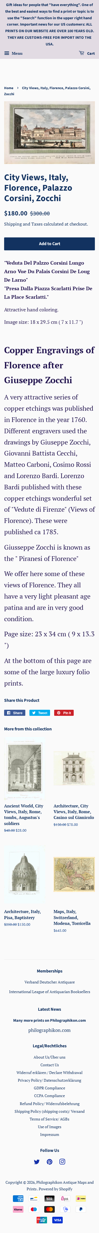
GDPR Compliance (49, 1087)
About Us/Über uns (49, 1057)
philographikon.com (49, 1030)
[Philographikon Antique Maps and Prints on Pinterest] (49, 1162)
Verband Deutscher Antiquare (49, 982)
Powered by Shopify (55, 1188)
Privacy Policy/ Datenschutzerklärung (49, 1080)
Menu (17, 53)
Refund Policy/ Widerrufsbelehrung (49, 1103)
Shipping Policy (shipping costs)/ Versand (50, 1111)
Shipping (13, 224)
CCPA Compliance (49, 1095)
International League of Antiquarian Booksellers (49, 991)
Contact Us (49, 1064)
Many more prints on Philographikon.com (49, 1020)
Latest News (49, 1009)
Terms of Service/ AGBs (49, 1119)
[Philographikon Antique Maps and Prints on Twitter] (37, 1162)
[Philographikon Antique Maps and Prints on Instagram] (62, 1162)
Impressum (49, 1134)
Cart (90, 53)
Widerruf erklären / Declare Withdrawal (49, 1072)
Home (8, 88)
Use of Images (49, 1126)
